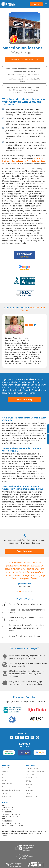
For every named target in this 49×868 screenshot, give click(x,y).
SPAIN (28, 787)
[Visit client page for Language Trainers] (14, 864)
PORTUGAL (29, 790)
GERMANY (29, 784)
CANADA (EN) (30, 771)
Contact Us (5, 768)
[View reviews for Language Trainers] (35, 864)
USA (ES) (35, 768)
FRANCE (28, 794)
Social (4, 781)
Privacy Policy (6, 796)
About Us (5, 771)
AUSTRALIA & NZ (31, 778)
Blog (3, 777)
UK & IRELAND (30, 775)
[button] (17, 591)
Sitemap (5, 793)
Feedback (5, 787)
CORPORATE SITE (31, 797)
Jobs (3, 774)
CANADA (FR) (40, 771)
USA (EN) (29, 768)
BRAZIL (28, 781)
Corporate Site (7, 784)
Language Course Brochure (11, 790)
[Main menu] (45, 4)
